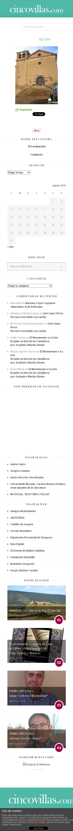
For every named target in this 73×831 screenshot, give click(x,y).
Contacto (37, 154)
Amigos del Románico (23, 511)
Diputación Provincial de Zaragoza (31, 537)
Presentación (36, 146)
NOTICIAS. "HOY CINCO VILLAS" (30, 494)
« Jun (10, 246)
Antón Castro (18, 464)
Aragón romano (20, 470)
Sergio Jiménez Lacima (24, 570)
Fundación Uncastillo (22, 557)
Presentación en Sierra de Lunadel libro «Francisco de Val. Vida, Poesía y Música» (31, 648)
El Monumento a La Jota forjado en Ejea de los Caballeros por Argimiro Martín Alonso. (34, 341)
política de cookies (36, 822)
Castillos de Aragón (21, 524)
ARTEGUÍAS (17, 517)
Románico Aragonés (22, 563)
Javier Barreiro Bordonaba (27, 477)
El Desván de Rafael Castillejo (27, 550)
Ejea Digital (17, 544)
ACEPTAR (38, 828)
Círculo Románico (21, 530)
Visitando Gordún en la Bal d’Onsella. (35, 610)
